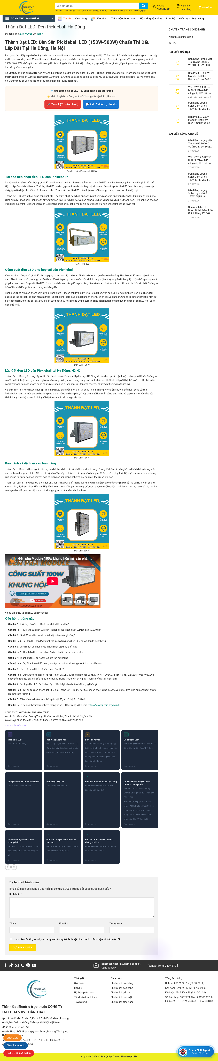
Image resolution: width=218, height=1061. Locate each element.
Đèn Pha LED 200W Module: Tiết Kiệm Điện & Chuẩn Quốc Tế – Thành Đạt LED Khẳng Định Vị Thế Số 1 (200, 119)
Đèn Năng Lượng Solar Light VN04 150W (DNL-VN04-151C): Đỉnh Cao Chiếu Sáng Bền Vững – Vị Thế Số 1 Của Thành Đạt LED (200, 105)
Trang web (115, 923)
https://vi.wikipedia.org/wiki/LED (105, 705)
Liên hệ (100, 18)
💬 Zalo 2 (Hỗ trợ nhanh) (100, 104)
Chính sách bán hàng (122, 983)
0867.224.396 (181, 983)
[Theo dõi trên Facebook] (5, 966)
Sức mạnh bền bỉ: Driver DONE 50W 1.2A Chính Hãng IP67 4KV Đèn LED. (200, 210)
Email (63, 923)
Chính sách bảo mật (121, 997)
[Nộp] (143, 6)
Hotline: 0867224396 (19, 1053)
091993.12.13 (184, 988)
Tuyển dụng (80, 1002)
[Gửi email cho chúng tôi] (17, 966)
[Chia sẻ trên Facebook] (8, 867)
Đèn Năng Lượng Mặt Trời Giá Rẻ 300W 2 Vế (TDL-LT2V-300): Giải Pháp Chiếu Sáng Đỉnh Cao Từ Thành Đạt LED (200, 62)
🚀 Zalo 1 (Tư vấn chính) (62, 104)
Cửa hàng (81, 18)
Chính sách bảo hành (122, 988)
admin (40, 33)
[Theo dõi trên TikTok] (11, 966)
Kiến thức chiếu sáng (191, 18)
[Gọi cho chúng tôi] (22, 966)
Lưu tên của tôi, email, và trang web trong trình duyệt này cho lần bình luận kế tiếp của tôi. (68, 939)
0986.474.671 (183, 992)
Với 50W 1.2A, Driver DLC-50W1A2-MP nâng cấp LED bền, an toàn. (200, 90)
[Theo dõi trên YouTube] (34, 966)
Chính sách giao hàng (122, 1002)
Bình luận (15, 894)
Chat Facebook (16, 1045)
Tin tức (67, 18)
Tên (12, 923)
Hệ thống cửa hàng (151, 18)
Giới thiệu (79, 983)
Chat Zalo (12, 1037)
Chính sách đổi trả (120, 992)
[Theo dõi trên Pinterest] (28, 966)
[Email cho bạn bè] (14, 867)
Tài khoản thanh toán (123, 18)
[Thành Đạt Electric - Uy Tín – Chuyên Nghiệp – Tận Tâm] (26, 7)
